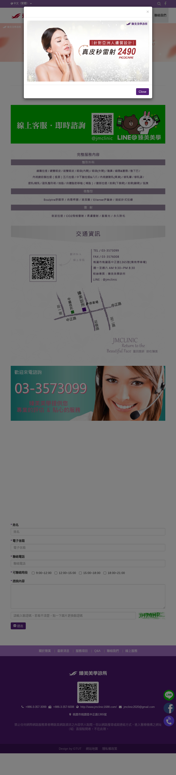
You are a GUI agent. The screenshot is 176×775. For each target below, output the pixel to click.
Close (142, 91)
